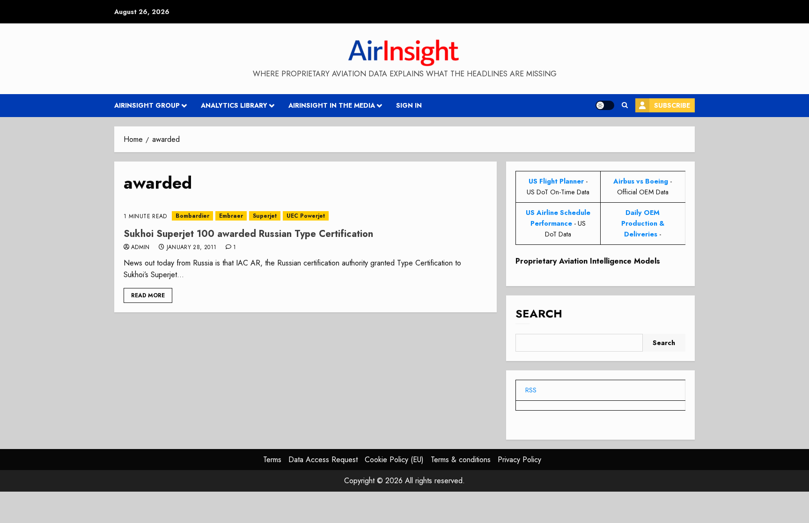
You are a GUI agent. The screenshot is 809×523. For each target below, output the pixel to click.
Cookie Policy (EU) (394, 459)
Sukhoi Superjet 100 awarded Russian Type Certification (248, 234)
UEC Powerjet (306, 216)
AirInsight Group (147, 105)
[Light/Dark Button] (605, 105)
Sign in (409, 105)
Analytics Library (234, 105)
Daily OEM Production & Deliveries (642, 223)
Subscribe (672, 105)
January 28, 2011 (192, 247)
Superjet (265, 216)
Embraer (231, 216)
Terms (272, 459)
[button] (625, 105)
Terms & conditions (461, 459)
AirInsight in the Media (331, 105)
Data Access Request (323, 459)
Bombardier (192, 216)
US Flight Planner (556, 181)
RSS (531, 390)
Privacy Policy (519, 459)
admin (140, 247)
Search (538, 313)
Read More (148, 295)
